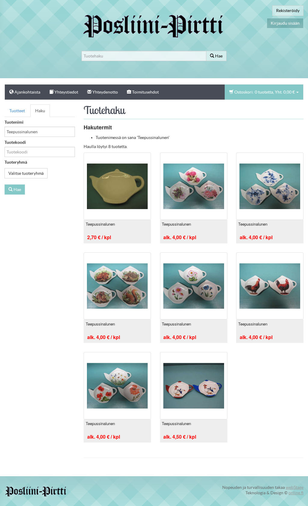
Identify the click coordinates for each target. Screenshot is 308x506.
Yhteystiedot (66, 92)
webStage (294, 487)
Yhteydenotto (104, 92)
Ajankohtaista (27, 92)
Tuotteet (17, 110)
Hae (218, 56)
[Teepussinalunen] (117, 185)
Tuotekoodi (15, 142)
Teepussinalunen (100, 224)
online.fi (295, 492)
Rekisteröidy (288, 10)
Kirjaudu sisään (285, 23)
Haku (40, 110)
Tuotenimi (14, 122)
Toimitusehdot (145, 92)
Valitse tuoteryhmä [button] (26, 173)
